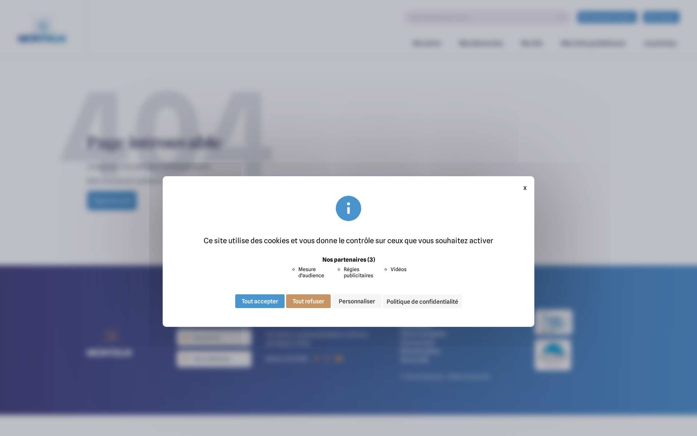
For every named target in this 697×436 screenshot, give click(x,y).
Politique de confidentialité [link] (422, 301)
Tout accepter (260, 301)
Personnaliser (357, 301)
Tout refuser (308, 301)
